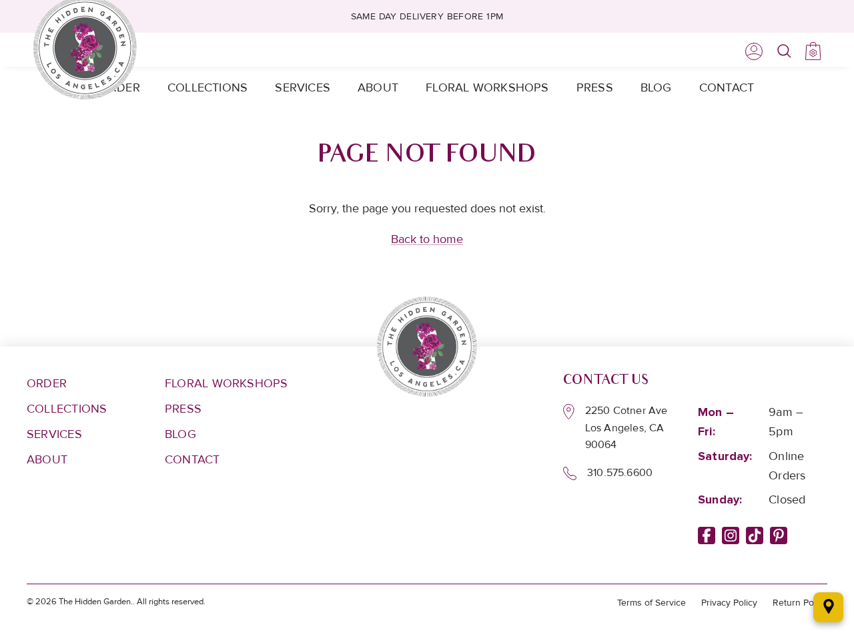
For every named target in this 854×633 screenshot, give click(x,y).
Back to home (427, 239)
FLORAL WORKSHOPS (226, 383)
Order (47, 383)
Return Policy (800, 602)
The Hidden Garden (95, 601)
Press (594, 87)
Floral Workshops (487, 87)
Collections (207, 87)
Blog (656, 87)
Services (302, 87)
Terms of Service (651, 602)
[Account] (751, 51)
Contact (727, 87)
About (378, 87)
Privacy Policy (729, 602)
